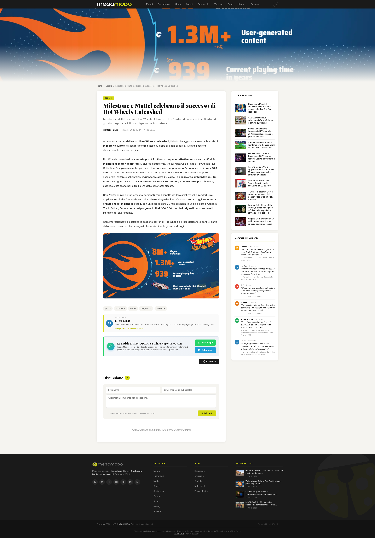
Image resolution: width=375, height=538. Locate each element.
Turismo (218, 4)
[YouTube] (116, 482)
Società (255, 4)
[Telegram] (130, 482)
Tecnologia (164, 4)
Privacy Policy (201, 491)
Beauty (242, 4)
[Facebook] (95, 482)
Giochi (189, 4)
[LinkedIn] (123, 482)
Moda (178, 4)
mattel (133, 308)
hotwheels (120, 308)
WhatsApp (207, 342)
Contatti (198, 481)
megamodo (146, 308)
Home (99, 86)
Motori (149, 4)
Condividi (211, 361)
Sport (230, 4)
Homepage (200, 471)
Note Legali (200, 486)
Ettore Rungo (111, 130)
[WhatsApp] (137, 482)
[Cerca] (275, 4)
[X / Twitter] (102, 482)
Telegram (207, 350)
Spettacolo (203, 4)
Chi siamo (199, 476)
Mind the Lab (179, 534)
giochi (108, 308)
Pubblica (207, 413)
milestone (161, 308)
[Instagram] (109, 482)
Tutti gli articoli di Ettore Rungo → (129, 329)
